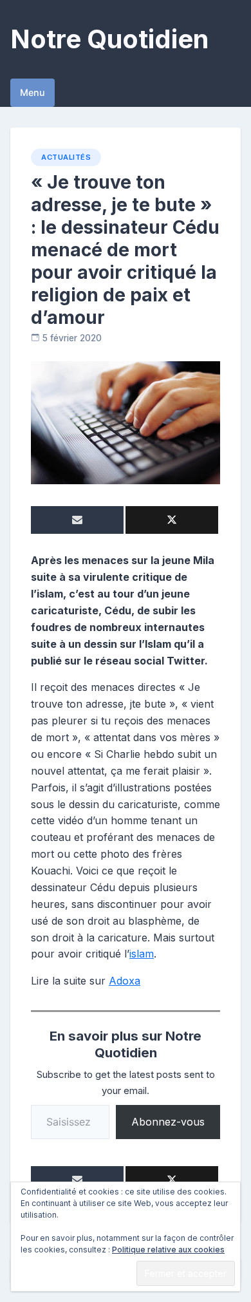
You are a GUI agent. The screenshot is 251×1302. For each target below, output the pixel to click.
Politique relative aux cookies (168, 1249)
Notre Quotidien (109, 39)
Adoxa (124, 980)
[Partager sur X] (172, 520)
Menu (32, 92)
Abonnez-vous (168, 1121)
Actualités (66, 157)
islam (141, 953)
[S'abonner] (77, 520)
